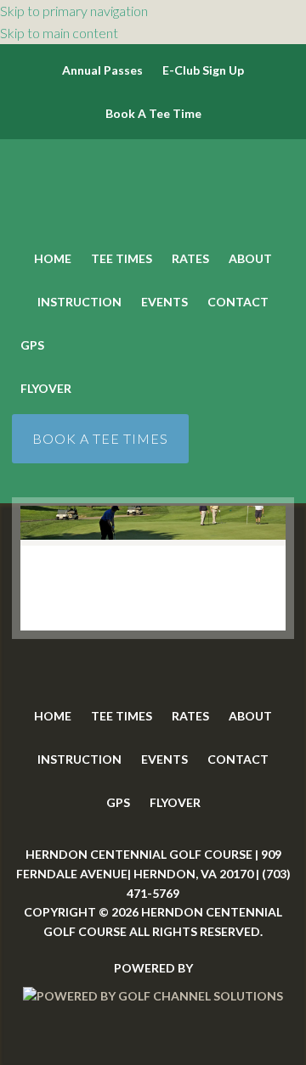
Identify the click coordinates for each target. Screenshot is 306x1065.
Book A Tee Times (100, 438)
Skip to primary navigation (74, 11)
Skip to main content (59, 33)
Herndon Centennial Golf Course (152, 191)
